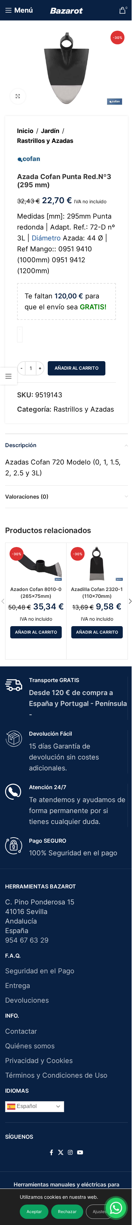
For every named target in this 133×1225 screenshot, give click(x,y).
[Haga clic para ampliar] (18, 96)
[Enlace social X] (60, 1152)
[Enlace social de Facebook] (51, 1152)
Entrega (17, 986)
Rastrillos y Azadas (45, 140)
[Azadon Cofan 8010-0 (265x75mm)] (35, 564)
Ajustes (100, 1211)
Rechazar (67, 1211)
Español (26, 1106)
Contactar (21, 1031)
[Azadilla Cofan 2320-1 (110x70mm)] (96, 564)
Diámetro (46, 238)
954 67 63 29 (26, 940)
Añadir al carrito (77, 368)
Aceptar (34, 1211)
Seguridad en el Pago (39, 971)
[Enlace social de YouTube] (80, 1152)
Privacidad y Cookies (39, 1061)
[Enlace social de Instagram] (70, 1152)
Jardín (50, 130)
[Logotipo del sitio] (66, 10)
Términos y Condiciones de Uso (56, 1075)
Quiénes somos (30, 1046)
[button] (36, 632)
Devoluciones (27, 1000)
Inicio (25, 130)
